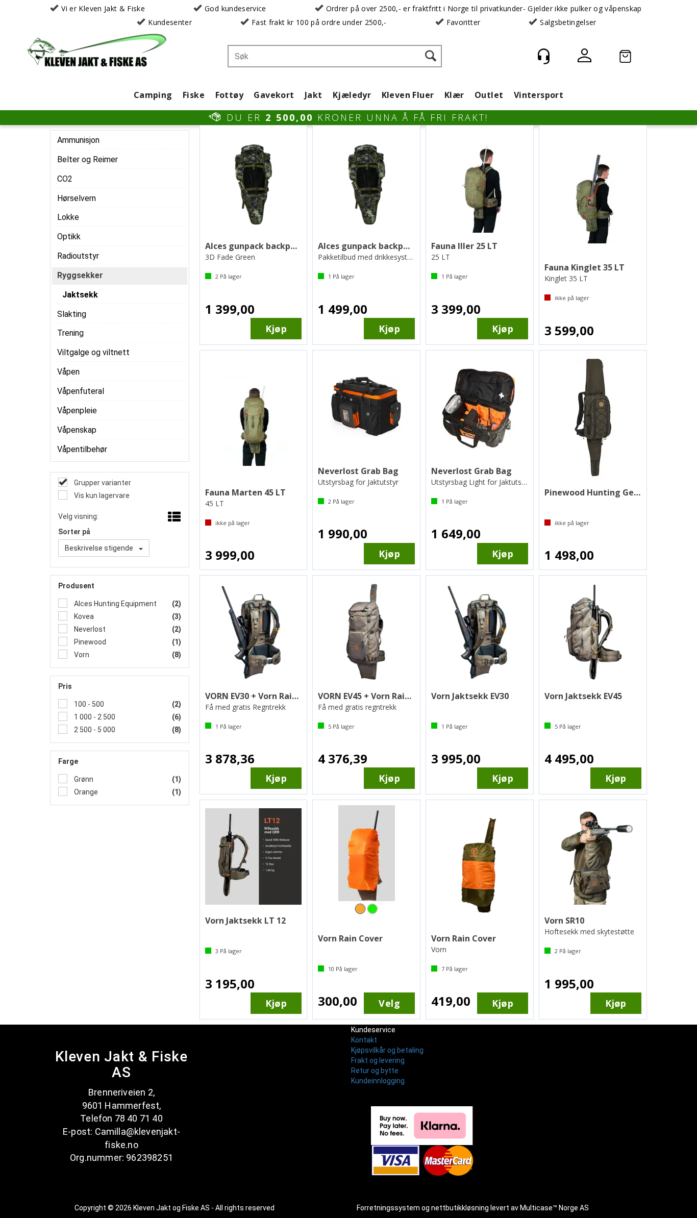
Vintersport (538, 95)
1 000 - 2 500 (93, 717)
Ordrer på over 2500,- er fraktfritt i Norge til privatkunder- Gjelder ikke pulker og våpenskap (484, 8)
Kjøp (276, 328)
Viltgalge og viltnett (93, 352)
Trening (70, 333)
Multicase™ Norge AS (554, 1208)
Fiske (194, 95)
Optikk (69, 236)
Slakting (71, 314)
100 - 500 (88, 704)
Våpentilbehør (82, 449)
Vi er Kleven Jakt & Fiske (103, 8)
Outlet (489, 95)
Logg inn (584, 57)
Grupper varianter (101, 483)
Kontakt (364, 1040)
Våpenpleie (77, 410)
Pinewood (89, 642)
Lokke (68, 217)
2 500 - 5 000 (93, 730)
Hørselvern (76, 198)
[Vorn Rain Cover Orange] (366, 857)
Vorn (80, 655)
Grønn (82, 779)
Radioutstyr (78, 256)
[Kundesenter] (543, 56)
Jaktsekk (80, 295)
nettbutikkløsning (460, 1208)
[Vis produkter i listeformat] (173, 517)
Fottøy (229, 95)
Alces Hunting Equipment (114, 604)
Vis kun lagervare (101, 495)
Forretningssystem (388, 1208)
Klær (454, 95)
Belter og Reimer (87, 159)
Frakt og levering (378, 1060)
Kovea (83, 616)
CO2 (64, 179)
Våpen (68, 372)
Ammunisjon (78, 140)
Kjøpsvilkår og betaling (387, 1050)
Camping (153, 95)
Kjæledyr (352, 95)
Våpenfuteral (80, 391)
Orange (85, 792)
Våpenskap (76, 430)
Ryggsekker (80, 275)
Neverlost (89, 629)
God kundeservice (235, 8)
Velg (389, 1003)
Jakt (313, 95)
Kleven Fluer (408, 95)
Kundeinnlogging (378, 1081)
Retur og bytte (375, 1070)
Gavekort (274, 95)
